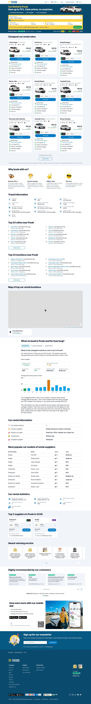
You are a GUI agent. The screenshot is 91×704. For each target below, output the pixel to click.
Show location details (16, 64)
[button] (45, 311)
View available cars (17, 333)
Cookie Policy (45, 699)
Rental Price (25, 345)
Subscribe (52, 642)
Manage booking (70, 2)
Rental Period (49, 345)
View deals (26, 530)
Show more (45, 158)
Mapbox (69, 327)
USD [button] (46, 2)
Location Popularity (37, 345)
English (55, 2)
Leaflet (65, 327)
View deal (20, 59)
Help (62, 2)
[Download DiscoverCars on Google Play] (13, 617)
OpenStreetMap (75, 327)
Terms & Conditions (53, 699)
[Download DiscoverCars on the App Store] (23, 617)
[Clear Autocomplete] (80, 17)
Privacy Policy (37, 699)
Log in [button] (80, 2)
